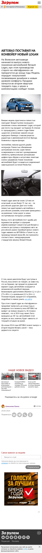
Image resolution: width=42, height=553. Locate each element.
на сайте (28, 299)
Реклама (15, 541)
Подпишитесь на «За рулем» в (21, 397)
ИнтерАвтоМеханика (15, 6)
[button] (40, 547)
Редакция (5, 541)
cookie (25, 549)
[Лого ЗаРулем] (9, 3)
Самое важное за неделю (13, 452)
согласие (4, 463)
